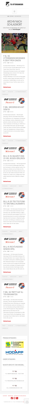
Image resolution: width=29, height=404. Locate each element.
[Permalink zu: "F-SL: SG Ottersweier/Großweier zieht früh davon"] (14, 43)
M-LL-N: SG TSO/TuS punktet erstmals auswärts (14, 202)
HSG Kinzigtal (10, 91)
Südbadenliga (5, 94)
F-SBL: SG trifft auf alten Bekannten (13, 293)
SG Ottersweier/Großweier (20, 91)
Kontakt (5, 395)
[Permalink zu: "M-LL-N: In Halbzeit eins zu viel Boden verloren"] (14, 150)
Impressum (10, 395)
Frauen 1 (4, 91)
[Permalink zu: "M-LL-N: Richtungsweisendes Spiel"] (14, 240)
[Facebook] (12, 398)
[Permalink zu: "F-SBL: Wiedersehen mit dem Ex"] (14, 101)
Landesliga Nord (13, 231)
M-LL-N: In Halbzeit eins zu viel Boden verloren (14, 157)
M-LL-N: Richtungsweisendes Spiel (13, 247)
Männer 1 (20, 231)
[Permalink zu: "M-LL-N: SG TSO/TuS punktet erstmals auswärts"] (14, 195)
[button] (14, 11)
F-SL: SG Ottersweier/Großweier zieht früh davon (14, 58)
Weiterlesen (7, 87)
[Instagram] (14, 398)
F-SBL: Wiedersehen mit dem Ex (13, 108)
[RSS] (17, 398)
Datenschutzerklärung (20, 395)
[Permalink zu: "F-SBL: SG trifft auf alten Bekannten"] (14, 286)
